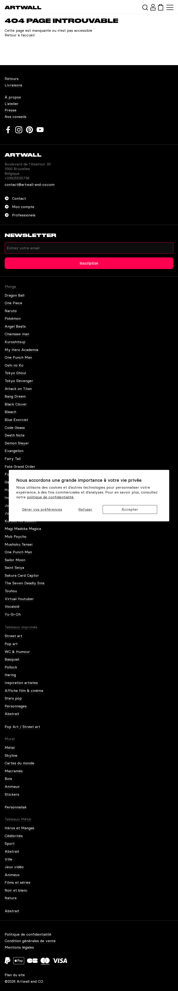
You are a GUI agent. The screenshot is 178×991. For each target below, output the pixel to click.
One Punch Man (18, 357)
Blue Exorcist (16, 419)
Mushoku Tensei (18, 544)
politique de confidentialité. (50, 497)
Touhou (11, 591)
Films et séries (17, 882)
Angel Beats (15, 326)
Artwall (23, 7)
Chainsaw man (17, 334)
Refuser (85, 509)
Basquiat (12, 659)
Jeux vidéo (14, 866)
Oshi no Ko (14, 365)
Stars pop (13, 698)
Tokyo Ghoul (15, 372)
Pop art (11, 643)
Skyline (11, 755)
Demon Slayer (17, 443)
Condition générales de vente (30, 940)
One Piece (13, 303)
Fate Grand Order (20, 466)
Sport (10, 843)
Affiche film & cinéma (24, 690)
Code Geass (15, 427)
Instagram (18, 129)
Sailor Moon (15, 559)
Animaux (12, 786)
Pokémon (13, 318)
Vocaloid (12, 606)
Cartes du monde (19, 763)
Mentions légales (19, 947)
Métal (10, 747)
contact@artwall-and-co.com (29, 184)
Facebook (8, 129)
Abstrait (12, 713)
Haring (10, 674)
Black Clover (16, 404)
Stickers (12, 794)
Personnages (16, 706)
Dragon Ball (14, 295)
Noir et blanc (16, 890)
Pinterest (29, 129)
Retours (12, 78)
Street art (13, 635)
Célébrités (14, 835)
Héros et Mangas (19, 828)
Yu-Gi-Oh (13, 614)
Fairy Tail (13, 458)
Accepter (129, 509)
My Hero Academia (21, 349)
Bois (8, 778)
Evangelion (14, 450)
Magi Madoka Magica (23, 528)
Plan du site (15, 974)
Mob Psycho (15, 536)
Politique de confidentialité (28, 934)
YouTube (40, 129)
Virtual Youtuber (19, 598)
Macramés (14, 771)
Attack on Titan (18, 388)
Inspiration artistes (21, 682)
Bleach (10, 411)
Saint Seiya (14, 567)
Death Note (15, 435)
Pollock (11, 667)
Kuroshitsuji (15, 341)
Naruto (11, 310)
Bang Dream (15, 396)
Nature (11, 898)
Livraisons (13, 85)
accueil (28, 35)
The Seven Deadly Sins (24, 583)
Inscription (89, 263)
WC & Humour (17, 651)
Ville (8, 859)
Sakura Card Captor (22, 575)
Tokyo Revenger (19, 380)
